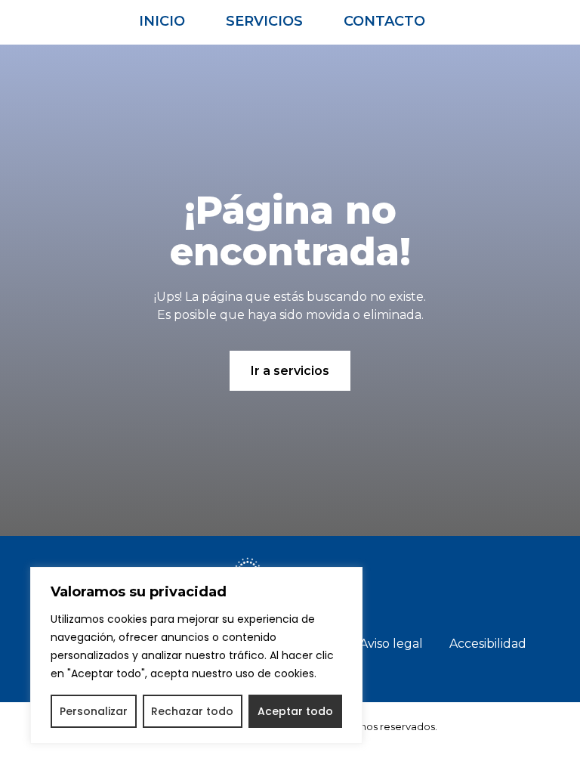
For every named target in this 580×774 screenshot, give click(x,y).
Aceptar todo (295, 711)
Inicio (162, 21)
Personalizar (94, 711)
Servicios (264, 21)
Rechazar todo (192, 711)
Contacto (384, 21)
